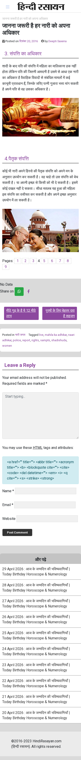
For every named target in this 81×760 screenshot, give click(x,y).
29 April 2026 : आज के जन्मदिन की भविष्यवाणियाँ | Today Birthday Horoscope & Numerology (36, 571)
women (7, 345)
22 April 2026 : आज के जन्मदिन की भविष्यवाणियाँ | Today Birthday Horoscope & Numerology (36, 683)
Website (9, 518)
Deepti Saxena (57, 41)
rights (35, 340)
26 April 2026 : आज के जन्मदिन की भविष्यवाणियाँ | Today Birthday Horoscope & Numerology (36, 619)
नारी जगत (20, 334)
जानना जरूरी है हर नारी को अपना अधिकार (25, 18)
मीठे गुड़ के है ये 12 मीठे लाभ (21, 313)
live (41, 334)
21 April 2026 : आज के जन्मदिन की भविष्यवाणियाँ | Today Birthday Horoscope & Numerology (36, 699)
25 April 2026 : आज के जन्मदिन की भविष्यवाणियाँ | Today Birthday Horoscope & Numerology (36, 635)
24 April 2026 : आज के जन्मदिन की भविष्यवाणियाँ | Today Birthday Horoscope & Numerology (36, 651)
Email (7, 505)
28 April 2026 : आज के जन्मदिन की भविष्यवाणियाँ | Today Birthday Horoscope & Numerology (36, 587)
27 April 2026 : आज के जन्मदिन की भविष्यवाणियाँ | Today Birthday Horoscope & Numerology (36, 603)
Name (8, 491)
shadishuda (59, 340)
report (26, 340)
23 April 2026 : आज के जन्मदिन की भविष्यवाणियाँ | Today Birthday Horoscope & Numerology (36, 667)
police (17, 340)
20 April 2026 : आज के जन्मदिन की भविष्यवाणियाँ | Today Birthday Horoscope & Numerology (36, 715)
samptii (45, 340)
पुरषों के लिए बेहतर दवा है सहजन (60, 313)
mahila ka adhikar (56, 334)
